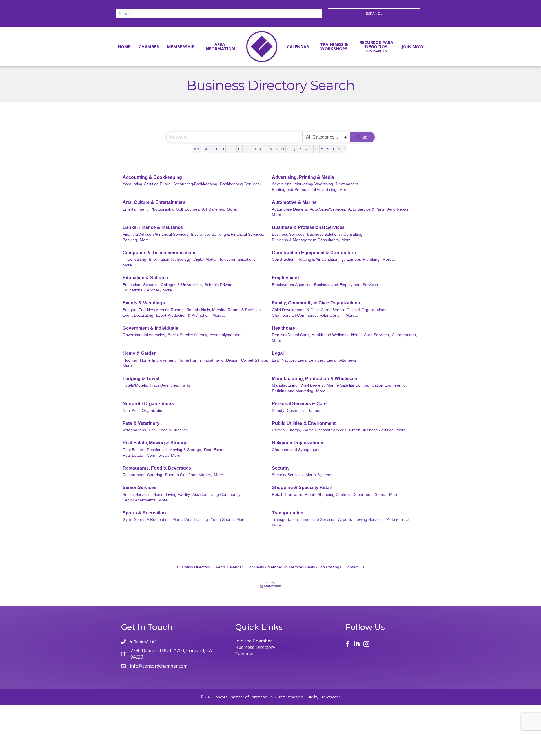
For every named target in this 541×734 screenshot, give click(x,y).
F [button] (234, 149)
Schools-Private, (219, 285)
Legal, (332, 360)
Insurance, (200, 234)
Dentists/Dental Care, (291, 335)
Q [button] (294, 149)
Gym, (127, 519)
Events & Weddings (144, 302)
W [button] (327, 149)
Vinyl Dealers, (312, 385)
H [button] (245, 149)
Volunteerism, (332, 315)
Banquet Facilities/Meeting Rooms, (154, 310)
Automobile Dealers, (290, 209)
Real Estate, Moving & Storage (155, 442)
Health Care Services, (370, 335)
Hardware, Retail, (300, 494)
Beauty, (278, 411)
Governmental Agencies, (144, 335)
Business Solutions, (324, 234)
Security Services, (288, 475)
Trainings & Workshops (334, 46)
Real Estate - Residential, (145, 450)
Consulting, (353, 234)
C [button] (217, 149)
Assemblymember (226, 335)
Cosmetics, (297, 411)
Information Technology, (170, 259)
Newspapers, (347, 184)
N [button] (277, 149)
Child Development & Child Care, (301, 310)
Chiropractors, (404, 335)
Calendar (298, 46)
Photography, (162, 209)
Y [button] (339, 149)
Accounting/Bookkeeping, (195, 184)
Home (124, 46)
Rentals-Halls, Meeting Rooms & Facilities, (224, 310)
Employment (285, 277)
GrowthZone (330, 696)
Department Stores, (369, 494)
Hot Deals (255, 567)
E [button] (228, 149)
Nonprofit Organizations (148, 403)
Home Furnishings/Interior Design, (209, 360)
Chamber (149, 46)
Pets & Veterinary (141, 423)
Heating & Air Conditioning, (321, 259)
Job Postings (329, 567)
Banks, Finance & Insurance (153, 227)
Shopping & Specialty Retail (302, 487)
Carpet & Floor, (254, 360)
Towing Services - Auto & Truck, (383, 519)
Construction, (284, 259)
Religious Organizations (297, 442)
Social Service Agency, (188, 335)
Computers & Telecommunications (160, 252)
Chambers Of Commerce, (295, 315)
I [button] (250, 149)
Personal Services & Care (299, 403)
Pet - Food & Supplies (168, 430)
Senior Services (139, 487)
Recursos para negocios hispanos (376, 46)
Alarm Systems (318, 475)
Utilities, (279, 430)
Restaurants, (134, 475)
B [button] (211, 149)
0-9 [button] (196, 149)
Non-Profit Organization (144, 411)
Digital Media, (205, 259)
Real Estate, (215, 450)
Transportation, (285, 519)
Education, (132, 285)
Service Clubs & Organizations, (359, 310)
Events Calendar (228, 567)
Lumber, (354, 259)
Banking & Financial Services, (238, 234)
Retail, (277, 494)
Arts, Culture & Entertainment (154, 202)
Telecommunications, (238, 259)
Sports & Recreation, (152, 519)
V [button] (322, 149)
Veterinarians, (135, 430)
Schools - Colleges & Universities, (173, 285)
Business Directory (193, 567)
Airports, (345, 519)
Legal (278, 353)
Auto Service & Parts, (367, 209)
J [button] (255, 149)
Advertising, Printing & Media (303, 177)
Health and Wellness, (330, 335)
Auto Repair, (398, 209)
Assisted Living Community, (216, 494)
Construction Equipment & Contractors (314, 252)
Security (281, 468)
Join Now (413, 46)
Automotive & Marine (294, 202)
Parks (186, 385)
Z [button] (344, 149)
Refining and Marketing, (293, 391)
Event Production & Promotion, (183, 315)
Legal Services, (311, 360)
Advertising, (282, 184)
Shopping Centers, (334, 494)
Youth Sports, (223, 519)
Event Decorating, (138, 315)
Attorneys (347, 360)
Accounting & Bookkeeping (152, 177)
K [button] (260, 149)
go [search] (364, 137)
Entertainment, (136, 209)
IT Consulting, (135, 259)
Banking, (130, 240)
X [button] (334, 149)
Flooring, (130, 360)
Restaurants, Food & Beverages (157, 468)
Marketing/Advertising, (314, 184)
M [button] (271, 149)
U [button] (316, 149)
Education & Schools (145, 277)
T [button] (311, 149)
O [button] (282, 149)
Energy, (294, 430)
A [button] (206, 149)
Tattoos (314, 411)
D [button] (223, 149)
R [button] (300, 149)
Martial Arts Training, (190, 519)
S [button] (306, 149)
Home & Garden (140, 353)
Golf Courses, (188, 209)
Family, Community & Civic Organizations (316, 302)
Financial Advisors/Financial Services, (156, 234)
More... (345, 190)
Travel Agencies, (164, 385)
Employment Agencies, (292, 285)
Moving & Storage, (185, 450)
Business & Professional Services (308, 227)
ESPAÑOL (374, 13)
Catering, (155, 475)
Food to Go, (176, 475)
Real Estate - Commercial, (146, 455)
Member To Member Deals (291, 567)
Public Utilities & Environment (304, 423)
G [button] (239, 149)
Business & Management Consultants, (306, 240)
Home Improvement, (158, 360)
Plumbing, (372, 259)
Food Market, (200, 475)
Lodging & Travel (141, 378)
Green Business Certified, (372, 430)
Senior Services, (137, 494)
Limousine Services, (318, 519)
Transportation (287, 512)
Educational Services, (142, 290)
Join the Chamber (253, 641)
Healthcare (283, 328)
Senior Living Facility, (172, 494)
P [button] (288, 149)
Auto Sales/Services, (328, 209)
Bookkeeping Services (240, 184)
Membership (180, 46)
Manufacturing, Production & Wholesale (314, 378)
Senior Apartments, (140, 500)
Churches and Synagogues (296, 450)
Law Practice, (284, 360)
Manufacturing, (285, 385)
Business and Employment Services (346, 285)
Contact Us (354, 567)
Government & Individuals (150, 328)
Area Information (219, 46)
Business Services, (288, 234)
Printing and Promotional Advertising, (305, 190)
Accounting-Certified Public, (147, 184)
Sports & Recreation (144, 512)
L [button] (265, 149)
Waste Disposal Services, (325, 430)
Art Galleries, (213, 209)
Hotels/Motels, (135, 385)
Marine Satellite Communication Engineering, (367, 385)
